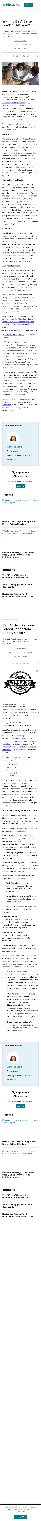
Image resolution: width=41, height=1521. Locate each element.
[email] (28, 56)
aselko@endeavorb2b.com (18, 455)
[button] (3, 5)
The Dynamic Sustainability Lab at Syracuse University (19, 747)
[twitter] (20, 56)
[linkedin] (17, 56)
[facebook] (13, 56)
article (9, 971)
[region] (20, 1512)
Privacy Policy (21, 1511)
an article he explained (14, 335)
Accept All (20, 1517)
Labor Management (9, 16)
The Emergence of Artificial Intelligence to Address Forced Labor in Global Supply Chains (19, 741)
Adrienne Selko (20, 41)
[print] (38, 56)
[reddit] (24, 56)
